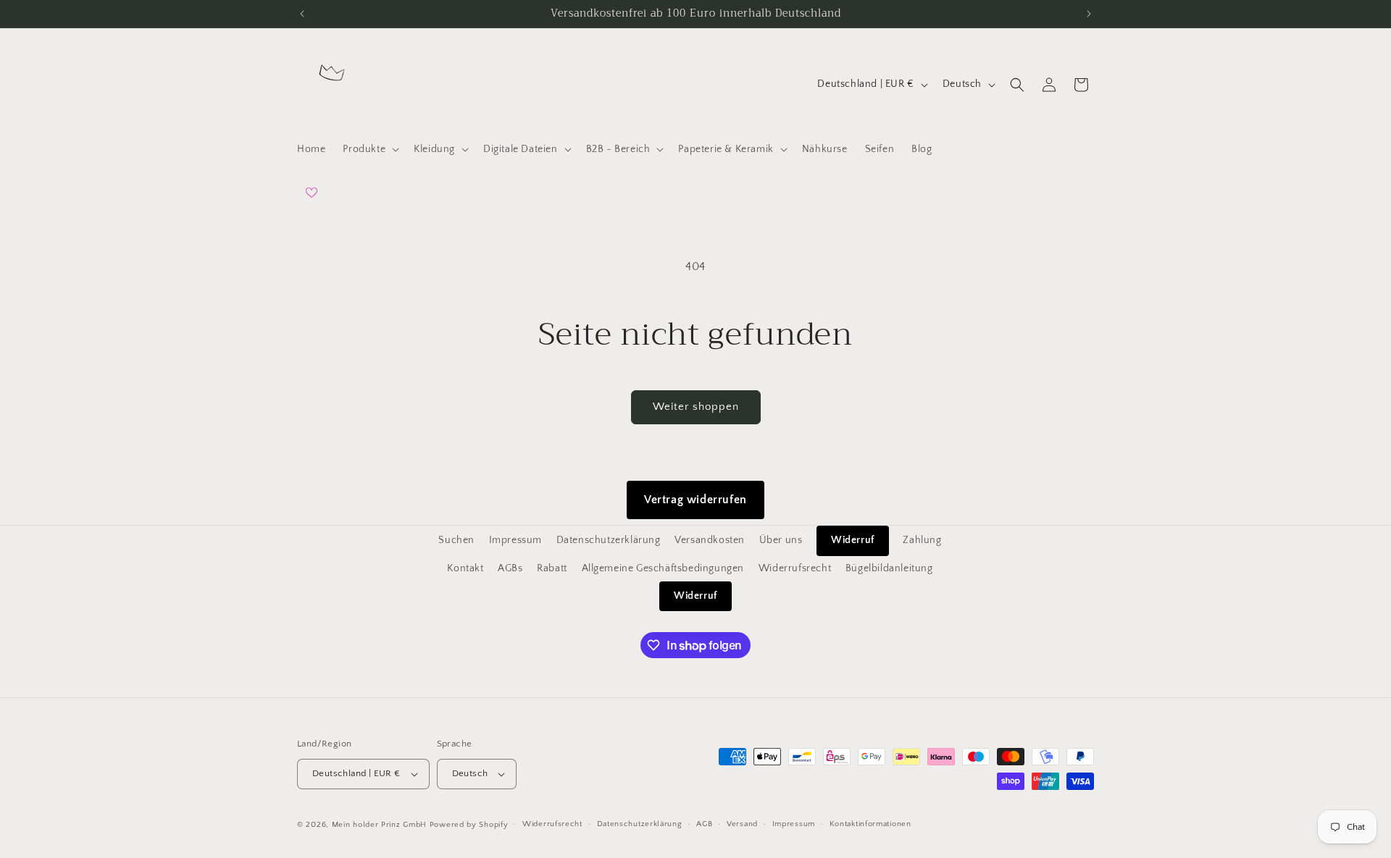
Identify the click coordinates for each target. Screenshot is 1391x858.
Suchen (456, 540)
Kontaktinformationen (870, 824)
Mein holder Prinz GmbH (379, 824)
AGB (704, 824)
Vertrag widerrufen (695, 499)
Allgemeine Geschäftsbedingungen (663, 567)
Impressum (515, 540)
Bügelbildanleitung (889, 567)
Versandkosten (709, 540)
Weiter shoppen (696, 406)
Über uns (781, 540)
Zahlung (922, 540)
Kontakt (465, 567)
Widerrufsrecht (795, 567)
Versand (742, 824)
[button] (369, 149)
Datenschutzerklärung (608, 540)
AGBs (510, 567)
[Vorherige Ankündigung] (302, 14)
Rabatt (552, 567)
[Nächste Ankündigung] (1089, 14)
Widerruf (852, 540)
